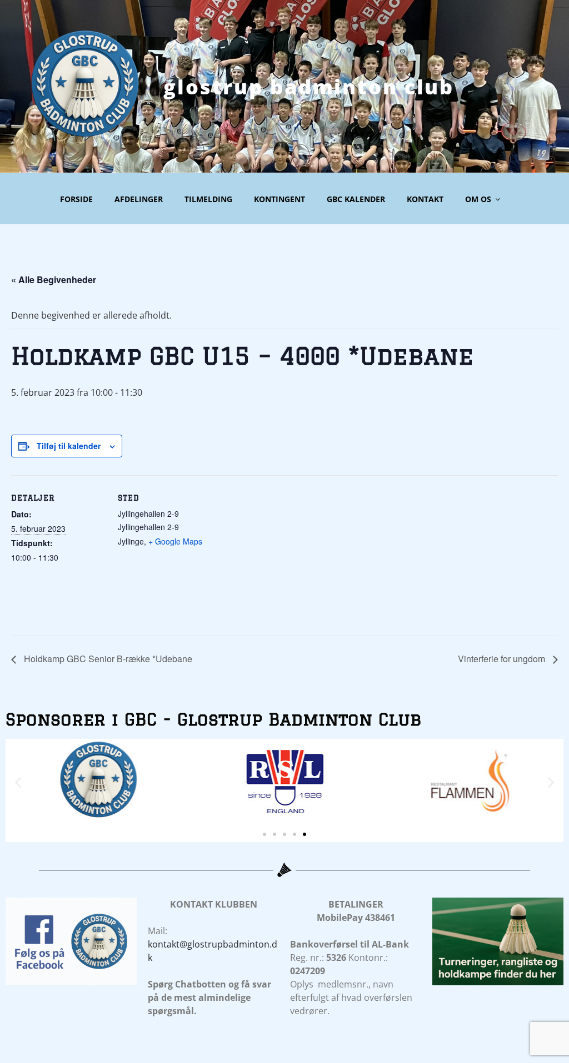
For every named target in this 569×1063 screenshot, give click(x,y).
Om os (478, 199)
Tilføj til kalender (69, 445)
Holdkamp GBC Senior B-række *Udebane (107, 658)
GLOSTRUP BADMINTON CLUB (308, 86)
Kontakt (425, 199)
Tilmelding (208, 199)
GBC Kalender (356, 199)
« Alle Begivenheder (53, 279)
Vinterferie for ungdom (502, 658)
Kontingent (279, 199)
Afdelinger (138, 199)
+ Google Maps (175, 541)
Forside (76, 199)
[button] (18, 782)
